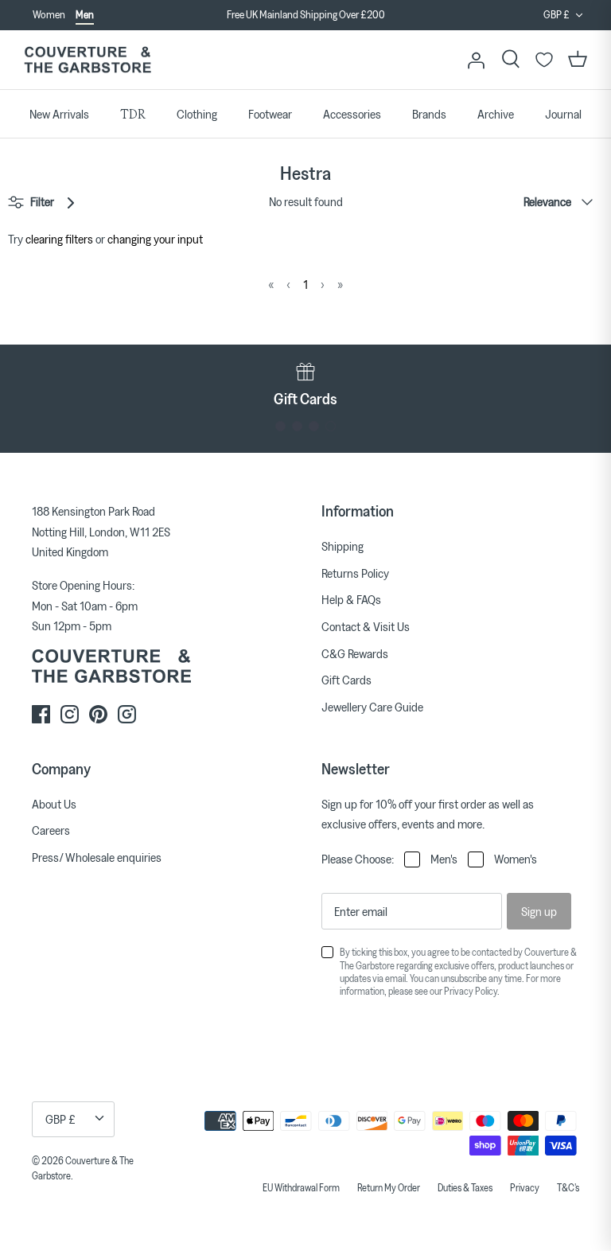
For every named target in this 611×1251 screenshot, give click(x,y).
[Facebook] (41, 714)
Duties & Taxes (465, 1187)
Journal (563, 114)
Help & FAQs (351, 599)
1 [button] (280, 426)
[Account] (475, 59)
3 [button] (314, 426)
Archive (495, 114)
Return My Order (388, 1187)
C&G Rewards (354, 653)
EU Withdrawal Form (301, 1187)
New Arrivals (59, 114)
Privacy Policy (470, 990)
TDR (133, 114)
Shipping (342, 546)
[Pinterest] (98, 714)
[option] (305, 15)
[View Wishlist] (544, 60)
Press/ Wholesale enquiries (97, 857)
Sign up (539, 911)
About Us (54, 804)
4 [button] (330, 426)
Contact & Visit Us (365, 626)
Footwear (270, 114)
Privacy (524, 1187)
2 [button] (297, 426)
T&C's (568, 1187)
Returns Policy (355, 573)
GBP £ (556, 14)
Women (49, 14)
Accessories (352, 114)
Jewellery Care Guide (372, 707)
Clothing (197, 114)
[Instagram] (69, 714)
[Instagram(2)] (127, 714)
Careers (51, 830)
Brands (429, 114)
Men (85, 14)
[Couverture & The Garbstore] (87, 60)
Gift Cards (346, 679)
